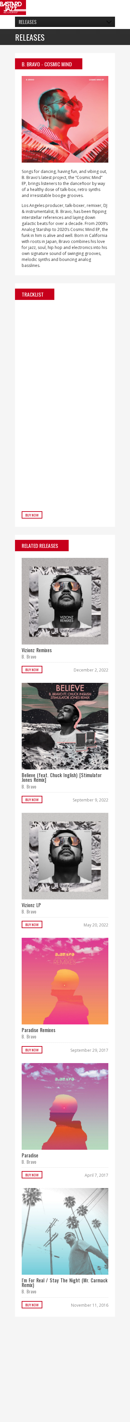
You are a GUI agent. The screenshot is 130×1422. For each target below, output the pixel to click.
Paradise (30, 1155)
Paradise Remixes (38, 1029)
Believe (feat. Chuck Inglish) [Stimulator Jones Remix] (62, 777)
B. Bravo (31, 64)
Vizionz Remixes (37, 650)
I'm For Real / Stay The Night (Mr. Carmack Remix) (64, 1282)
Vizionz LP (31, 904)
